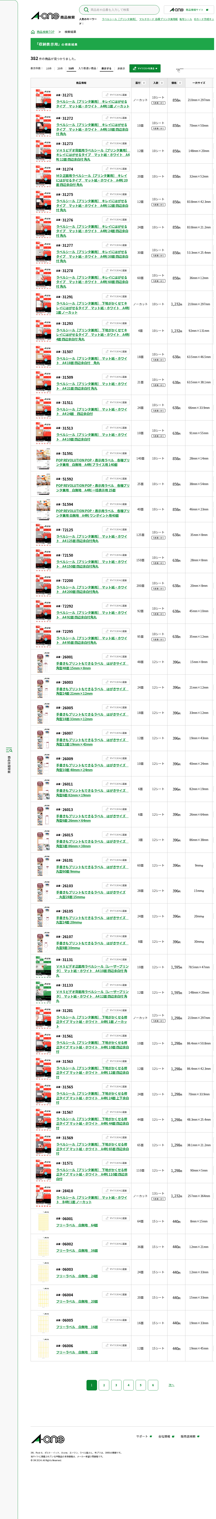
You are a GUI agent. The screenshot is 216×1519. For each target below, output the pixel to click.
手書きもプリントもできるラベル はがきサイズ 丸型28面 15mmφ (91, 894)
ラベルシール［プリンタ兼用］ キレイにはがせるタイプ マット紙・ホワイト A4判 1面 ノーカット (93, 103)
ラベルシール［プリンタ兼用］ (119, 19)
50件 (71, 68)
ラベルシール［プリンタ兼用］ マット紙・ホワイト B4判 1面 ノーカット (91, 1199)
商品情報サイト (195, 11)
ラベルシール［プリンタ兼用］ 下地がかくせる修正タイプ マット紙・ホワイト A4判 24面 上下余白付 (92, 1098)
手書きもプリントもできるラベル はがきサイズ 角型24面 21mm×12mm (92, 691)
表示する (106, 68)
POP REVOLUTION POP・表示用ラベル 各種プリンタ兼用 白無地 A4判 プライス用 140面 (93, 462)
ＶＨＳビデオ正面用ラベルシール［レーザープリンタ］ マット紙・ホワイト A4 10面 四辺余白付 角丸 (92, 971)
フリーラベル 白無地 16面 (77, 1327)
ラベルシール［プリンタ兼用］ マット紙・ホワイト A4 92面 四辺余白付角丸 (91, 614)
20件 (60, 68)
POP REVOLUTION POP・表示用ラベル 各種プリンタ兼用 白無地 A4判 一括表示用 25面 (93, 487)
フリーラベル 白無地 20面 (77, 1301)
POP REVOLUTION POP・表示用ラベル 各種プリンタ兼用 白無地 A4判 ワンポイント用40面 (93, 513)
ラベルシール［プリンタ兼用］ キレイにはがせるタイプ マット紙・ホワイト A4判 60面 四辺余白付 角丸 (92, 282)
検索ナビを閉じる (9, 759)
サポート (142, 1436)
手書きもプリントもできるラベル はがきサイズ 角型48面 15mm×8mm (92, 665)
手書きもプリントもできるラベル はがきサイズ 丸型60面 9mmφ (92, 869)
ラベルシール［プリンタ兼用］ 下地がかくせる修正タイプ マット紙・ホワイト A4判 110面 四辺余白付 (92, 1174)
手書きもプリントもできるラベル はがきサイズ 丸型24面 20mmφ (92, 920)
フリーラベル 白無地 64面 (77, 1225)
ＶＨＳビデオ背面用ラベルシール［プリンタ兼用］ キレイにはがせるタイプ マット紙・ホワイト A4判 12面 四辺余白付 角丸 (93, 154)
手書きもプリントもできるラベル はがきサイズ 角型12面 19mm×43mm (92, 742)
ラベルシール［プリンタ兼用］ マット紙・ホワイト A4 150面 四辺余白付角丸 (91, 563)
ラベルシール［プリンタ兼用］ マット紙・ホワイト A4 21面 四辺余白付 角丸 (91, 386)
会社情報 (164, 1436)
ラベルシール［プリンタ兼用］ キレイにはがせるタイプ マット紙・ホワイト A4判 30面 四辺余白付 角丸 (92, 256)
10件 (49, 68)
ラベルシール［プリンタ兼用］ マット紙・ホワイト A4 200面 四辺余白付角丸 (91, 589)
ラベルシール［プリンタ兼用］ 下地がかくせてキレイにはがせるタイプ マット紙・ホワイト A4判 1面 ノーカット (93, 308)
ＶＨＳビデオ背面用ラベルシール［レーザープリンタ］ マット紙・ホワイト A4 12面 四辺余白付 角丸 (92, 996)
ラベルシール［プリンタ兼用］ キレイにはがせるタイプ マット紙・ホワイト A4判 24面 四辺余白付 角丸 (92, 231)
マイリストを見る (143, 70)
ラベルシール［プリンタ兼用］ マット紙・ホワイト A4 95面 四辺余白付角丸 (91, 640)
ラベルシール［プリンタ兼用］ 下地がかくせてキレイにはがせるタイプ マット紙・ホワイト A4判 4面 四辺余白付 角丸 (93, 334)
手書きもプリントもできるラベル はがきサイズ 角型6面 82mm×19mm (92, 792)
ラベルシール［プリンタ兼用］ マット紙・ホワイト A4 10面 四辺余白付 (91, 436)
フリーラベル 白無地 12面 (77, 1352)
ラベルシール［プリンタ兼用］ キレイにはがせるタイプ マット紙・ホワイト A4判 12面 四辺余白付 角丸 (92, 205)
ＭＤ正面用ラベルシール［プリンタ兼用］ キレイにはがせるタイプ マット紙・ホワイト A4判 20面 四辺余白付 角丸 (92, 180)
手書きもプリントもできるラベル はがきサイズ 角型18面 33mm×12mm (92, 716)
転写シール (186, 19)
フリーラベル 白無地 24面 (77, 1276)
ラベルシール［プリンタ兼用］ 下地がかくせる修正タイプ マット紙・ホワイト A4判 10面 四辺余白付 (92, 1047)
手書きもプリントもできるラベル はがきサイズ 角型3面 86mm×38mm (92, 843)
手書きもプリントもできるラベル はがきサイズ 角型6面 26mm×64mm (92, 818)
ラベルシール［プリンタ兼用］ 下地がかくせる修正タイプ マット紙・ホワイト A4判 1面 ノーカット (91, 1021)
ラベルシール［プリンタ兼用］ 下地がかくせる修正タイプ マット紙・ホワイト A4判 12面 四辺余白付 (92, 1072)
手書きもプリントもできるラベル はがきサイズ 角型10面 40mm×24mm (92, 767)
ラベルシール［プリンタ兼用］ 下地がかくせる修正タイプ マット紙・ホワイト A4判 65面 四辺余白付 (92, 1149)
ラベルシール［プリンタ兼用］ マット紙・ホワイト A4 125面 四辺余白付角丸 (91, 538)
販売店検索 (188, 1436)
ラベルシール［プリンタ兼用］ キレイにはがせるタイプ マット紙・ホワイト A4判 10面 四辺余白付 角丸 (92, 129)
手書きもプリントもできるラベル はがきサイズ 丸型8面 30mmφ (92, 945)
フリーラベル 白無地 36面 (77, 1250)
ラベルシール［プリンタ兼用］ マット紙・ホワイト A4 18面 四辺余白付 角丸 (91, 360)
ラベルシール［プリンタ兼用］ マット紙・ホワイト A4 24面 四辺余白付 (91, 411)
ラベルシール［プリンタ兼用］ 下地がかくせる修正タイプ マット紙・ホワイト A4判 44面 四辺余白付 (92, 1123)
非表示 (121, 68)
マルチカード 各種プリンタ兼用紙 (158, 19)
